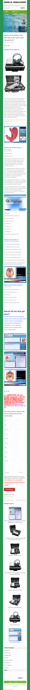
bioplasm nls (7, 650)
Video (22, 14)
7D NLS (12, 42)
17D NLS (7, 667)
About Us (15, 11)
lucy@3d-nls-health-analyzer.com (16, 5)
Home (6, 11)
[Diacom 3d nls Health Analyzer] (15, 606)
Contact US (16, 20)
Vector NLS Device (9, 660)
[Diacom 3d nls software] (15, 640)
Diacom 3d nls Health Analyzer (15, 607)
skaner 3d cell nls (7, 124)
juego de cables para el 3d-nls (15, 590)
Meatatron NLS (8, 655)
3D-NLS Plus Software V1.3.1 (15, 555)
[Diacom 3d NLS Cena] (15, 623)
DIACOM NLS (11, 496)
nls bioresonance (21, 500)
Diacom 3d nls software (15, 642)
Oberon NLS (7, 652)
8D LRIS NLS (7, 662)
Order (7, 20)
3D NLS (7, 14)
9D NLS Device (8, 665)
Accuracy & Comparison (12, 17)
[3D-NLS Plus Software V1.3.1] (15, 554)
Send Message (9, 489)
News (14, 14)
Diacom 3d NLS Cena (15, 624)
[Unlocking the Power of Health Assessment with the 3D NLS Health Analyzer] (15, 536)
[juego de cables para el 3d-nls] (15, 588)
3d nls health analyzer (8, 689)
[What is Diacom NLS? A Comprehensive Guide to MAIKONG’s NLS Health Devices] (15, 519)
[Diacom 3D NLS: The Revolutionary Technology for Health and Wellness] (15, 571)
